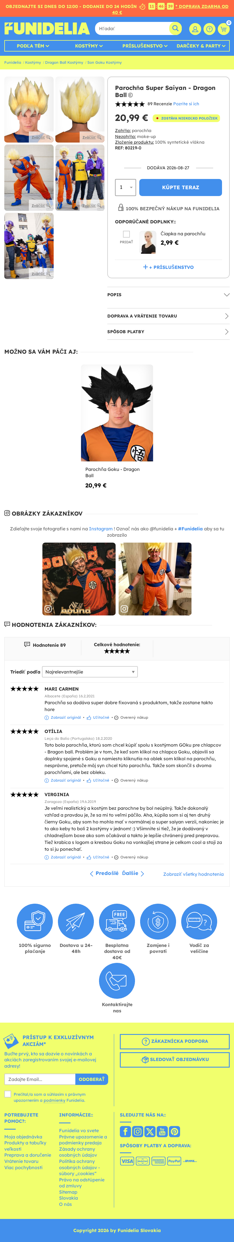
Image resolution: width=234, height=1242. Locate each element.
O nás (65, 1204)
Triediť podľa (25, 672)
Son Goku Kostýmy (104, 62)
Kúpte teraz (180, 187)
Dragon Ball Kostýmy (64, 62)
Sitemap (68, 1192)
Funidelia (12, 62)
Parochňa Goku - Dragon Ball (112, 472)
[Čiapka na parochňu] (147, 242)
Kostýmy (86, 46)
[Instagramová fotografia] (79, 579)
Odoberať (92, 1079)
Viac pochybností (23, 1167)
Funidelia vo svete (79, 1130)
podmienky (54, 1100)
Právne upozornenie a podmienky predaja (83, 1140)
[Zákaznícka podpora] (209, 29)
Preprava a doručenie (27, 1155)
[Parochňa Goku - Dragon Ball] (117, 413)
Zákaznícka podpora (179, 1041)
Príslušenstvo (142, 46)
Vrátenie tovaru (21, 1161)
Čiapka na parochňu (183, 233)
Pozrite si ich (186, 103)
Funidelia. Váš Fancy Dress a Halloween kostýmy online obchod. (47, 28)
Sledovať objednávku (179, 1059)
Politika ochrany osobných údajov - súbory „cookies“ (79, 1167)
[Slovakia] (125, 1132)
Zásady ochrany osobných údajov (78, 1152)
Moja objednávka (23, 1137)
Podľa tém (30, 46)
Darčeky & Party (199, 46)
